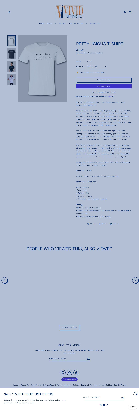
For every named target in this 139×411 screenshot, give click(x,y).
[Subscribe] (122, 397)
